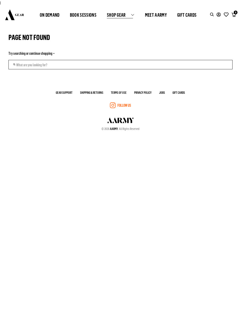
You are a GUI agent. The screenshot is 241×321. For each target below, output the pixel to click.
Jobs (162, 92)
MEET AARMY (156, 15)
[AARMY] (14, 14)
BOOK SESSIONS (83, 15)
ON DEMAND (50, 15)
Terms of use (119, 92)
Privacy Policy (143, 92)
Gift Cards (179, 92)
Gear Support (64, 92)
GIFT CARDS (187, 15)
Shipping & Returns (91, 92)
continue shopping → (42, 53)
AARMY (114, 128)
